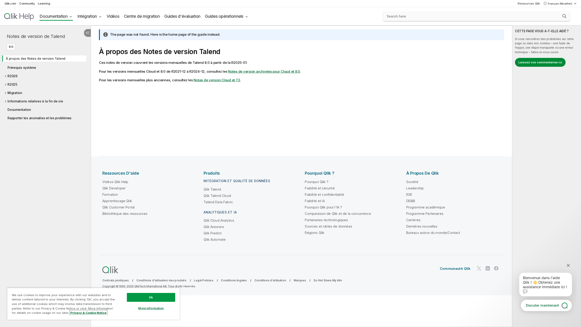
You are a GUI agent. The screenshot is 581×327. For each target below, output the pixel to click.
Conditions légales (234, 280)
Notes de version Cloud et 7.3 (217, 80)
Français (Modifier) (560, 3)
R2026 (12, 76)
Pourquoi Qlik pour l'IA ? (323, 207)
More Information (151, 308)
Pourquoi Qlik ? (316, 182)
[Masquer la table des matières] (87, 33)
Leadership (415, 188)
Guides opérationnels (224, 16)
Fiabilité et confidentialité (324, 194)
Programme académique (425, 207)
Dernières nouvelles (422, 226)
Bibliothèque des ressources (125, 214)
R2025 (12, 84)
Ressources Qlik (529, 3)
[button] (564, 16)
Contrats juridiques (115, 280)
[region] (93, 304)
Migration (14, 93)
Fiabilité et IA (315, 201)
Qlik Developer (114, 188)
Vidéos (113, 16)
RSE (409, 194)
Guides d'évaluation (182, 16)
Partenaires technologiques (326, 220)
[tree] (45, 86)
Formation (110, 194)
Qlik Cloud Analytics (219, 220)
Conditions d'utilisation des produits (161, 280)
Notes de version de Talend (36, 36)
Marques (300, 280)
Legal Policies (203, 280)
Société (412, 182)
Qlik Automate (215, 239)
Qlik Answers (214, 227)
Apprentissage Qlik (117, 201)
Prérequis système (21, 67)
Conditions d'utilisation (270, 280)
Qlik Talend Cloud (217, 196)
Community (27, 3)
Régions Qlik (314, 233)
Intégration (87, 16)
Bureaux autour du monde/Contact (433, 233)
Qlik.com (10, 3)
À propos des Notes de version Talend (35, 58)
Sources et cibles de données (328, 226)
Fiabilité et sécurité (320, 188)
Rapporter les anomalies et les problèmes (39, 118)
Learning (44, 3)
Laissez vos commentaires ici (540, 62)
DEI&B (410, 201)
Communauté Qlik (455, 268)
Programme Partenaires (424, 214)
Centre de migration (142, 16)
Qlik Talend (212, 189)
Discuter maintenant (542, 305)
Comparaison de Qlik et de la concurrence (338, 214)
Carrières (413, 220)
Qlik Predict (213, 233)
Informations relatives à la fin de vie (35, 101)
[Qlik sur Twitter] (479, 268)
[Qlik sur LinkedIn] (487, 268)
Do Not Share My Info (328, 280)
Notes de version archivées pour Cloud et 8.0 (264, 71)
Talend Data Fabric (218, 202)
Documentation (53, 16)
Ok (151, 297)
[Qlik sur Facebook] (496, 268)
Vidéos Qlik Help (115, 182)
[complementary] (546, 176)
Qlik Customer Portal (118, 207)
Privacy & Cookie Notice (88, 313)
